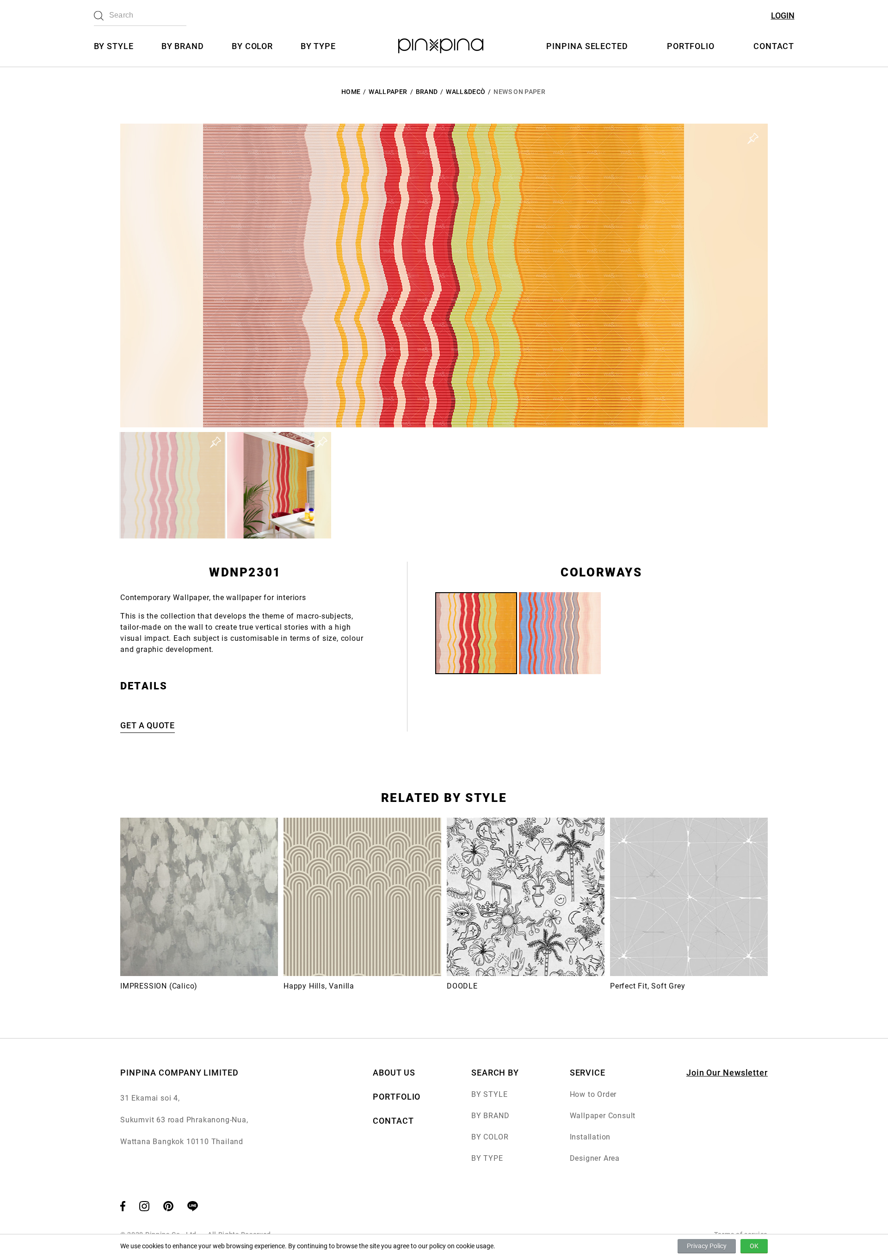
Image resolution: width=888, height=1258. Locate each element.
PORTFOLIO (691, 46)
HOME (350, 91)
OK (754, 1246)
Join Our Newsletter (727, 1072)
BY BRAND (182, 46)
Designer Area (595, 1158)
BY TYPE (318, 46)
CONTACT (773, 46)
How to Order (593, 1094)
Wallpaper (388, 91)
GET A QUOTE (147, 725)
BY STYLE (114, 46)
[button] (172, 485)
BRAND (427, 91)
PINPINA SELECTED (587, 46)
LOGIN (783, 15)
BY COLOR (252, 46)
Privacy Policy (707, 1246)
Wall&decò (465, 91)
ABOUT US (394, 1072)
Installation (590, 1137)
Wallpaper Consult (603, 1115)
